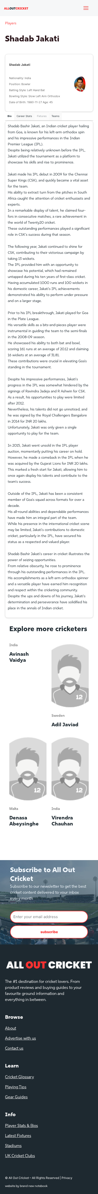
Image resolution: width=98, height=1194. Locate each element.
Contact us (14, 1049)
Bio (10, 115)
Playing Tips (15, 1087)
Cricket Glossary (19, 1077)
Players (10, 23)
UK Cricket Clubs (20, 1156)
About (10, 1029)
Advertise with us (20, 1039)
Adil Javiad (65, 725)
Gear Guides (16, 1097)
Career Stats (24, 115)
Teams (55, 115)
